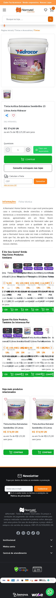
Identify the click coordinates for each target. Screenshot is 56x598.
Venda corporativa (31, 2)
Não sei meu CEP (10, 185)
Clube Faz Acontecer (12, 2)
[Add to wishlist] (13, 115)
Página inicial (7, 30)
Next (51, 283)
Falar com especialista (43, 149)
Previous (4, 283)
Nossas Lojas (46, 2)
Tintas (37, 30)
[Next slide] (51, 414)
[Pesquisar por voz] (4, 26)
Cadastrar (43, 488)
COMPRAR (30, 159)
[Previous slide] (4, 414)
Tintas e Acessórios (23, 30)
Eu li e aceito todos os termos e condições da (29, 494)
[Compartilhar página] (6, 115)
